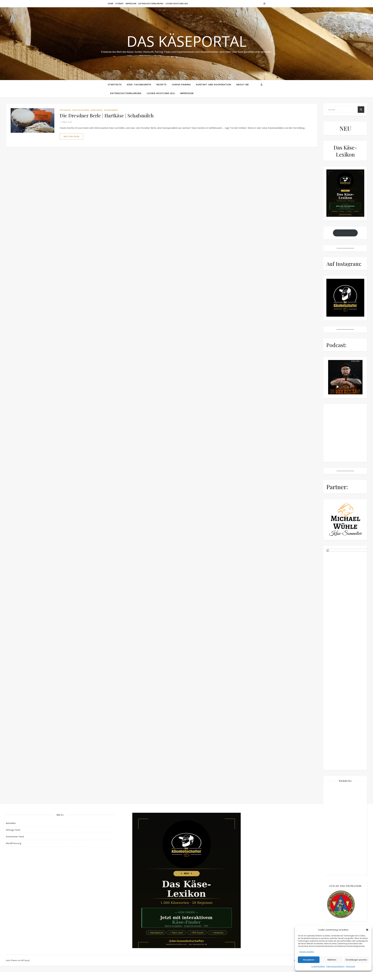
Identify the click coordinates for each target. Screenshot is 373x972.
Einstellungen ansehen (356, 959)
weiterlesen (71, 136)
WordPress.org (13, 843)
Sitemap (119, 3)
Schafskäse (111, 110)
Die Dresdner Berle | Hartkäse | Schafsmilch (107, 115)
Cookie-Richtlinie (318, 966)
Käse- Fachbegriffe (139, 84)
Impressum (350, 966)
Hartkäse (96, 110)
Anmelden (11, 823)
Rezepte (161, 84)
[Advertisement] (345, 828)
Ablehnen (331, 959)
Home (110, 3)
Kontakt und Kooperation (213, 84)
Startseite (115, 84)
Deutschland (81, 110)
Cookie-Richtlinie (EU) (177, 3)
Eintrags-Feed (13, 829)
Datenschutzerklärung (335, 966)
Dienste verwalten (306, 951)
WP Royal (25, 960)
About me (242, 84)
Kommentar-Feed (15, 836)
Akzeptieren (308, 959)
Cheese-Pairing (181, 84)
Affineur (65, 110)
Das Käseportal (187, 41)
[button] (367, 929)
